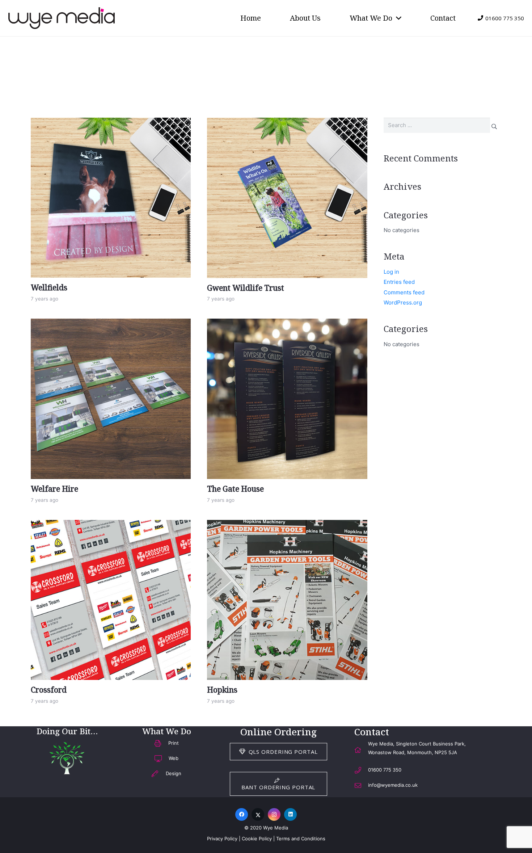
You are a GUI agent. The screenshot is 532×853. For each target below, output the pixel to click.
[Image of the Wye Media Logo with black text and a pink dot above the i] (61, 18)
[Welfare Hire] (111, 399)
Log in (391, 271)
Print (173, 743)
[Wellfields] (111, 198)
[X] (258, 814)
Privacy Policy (222, 838)
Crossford (49, 690)
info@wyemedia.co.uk (393, 785)
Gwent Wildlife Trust (245, 288)
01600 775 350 (384, 770)
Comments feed (404, 292)
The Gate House (235, 489)
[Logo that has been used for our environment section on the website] (67, 758)
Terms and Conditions (300, 838)
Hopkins (222, 690)
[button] (396, 18)
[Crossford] (111, 600)
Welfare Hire (54, 489)
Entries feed (399, 281)
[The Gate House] (287, 399)
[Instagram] (274, 814)
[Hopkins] (287, 600)
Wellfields (49, 287)
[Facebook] (241, 814)
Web (173, 758)
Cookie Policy (257, 838)
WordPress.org (403, 302)
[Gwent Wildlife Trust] (287, 198)
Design (173, 773)
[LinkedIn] (290, 814)
